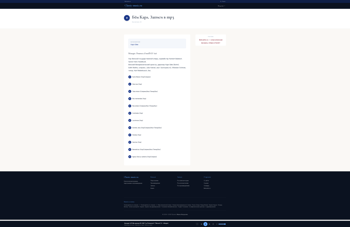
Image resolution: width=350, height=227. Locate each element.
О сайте (206, 180)
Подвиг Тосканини (183, 206)
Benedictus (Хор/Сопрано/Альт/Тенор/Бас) (146, 149)
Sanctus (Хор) (136, 142)
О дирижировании (211, 206)
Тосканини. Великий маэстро (169, 206)
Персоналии (154, 180)
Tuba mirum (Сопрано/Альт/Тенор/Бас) (145, 91)
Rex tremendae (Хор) (139, 98)
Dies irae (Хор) (137, 84)
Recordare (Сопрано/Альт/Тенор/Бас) (144, 106)
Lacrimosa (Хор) (137, 120)
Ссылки (206, 183)
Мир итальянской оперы (164, 205)
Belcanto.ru (128, 1)
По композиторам (183, 180)
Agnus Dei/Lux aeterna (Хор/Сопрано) (144, 157)
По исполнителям (182, 183)
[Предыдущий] (201, 224)
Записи (153, 185)
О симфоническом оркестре (197, 206)
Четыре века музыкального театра (181, 205)
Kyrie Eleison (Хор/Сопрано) (141, 77)
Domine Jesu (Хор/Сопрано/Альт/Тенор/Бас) (147, 128)
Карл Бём (134, 44)
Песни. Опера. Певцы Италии (200, 205)
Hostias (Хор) (136, 135)
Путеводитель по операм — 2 (149, 205)
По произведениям (183, 185)
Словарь (206, 185)
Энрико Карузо (213, 205)
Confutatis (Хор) (137, 113)
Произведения (155, 183)
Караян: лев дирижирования (153, 206)
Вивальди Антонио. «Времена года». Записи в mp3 (138, 225)
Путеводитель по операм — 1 (132, 205)
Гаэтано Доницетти (134, 206)
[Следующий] (209, 224)
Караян (142, 206)
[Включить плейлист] (127, 18)
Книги (152, 188)
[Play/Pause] (205, 224)
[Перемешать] (213, 224)
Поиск (223, 1)
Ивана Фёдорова (182, 214)
